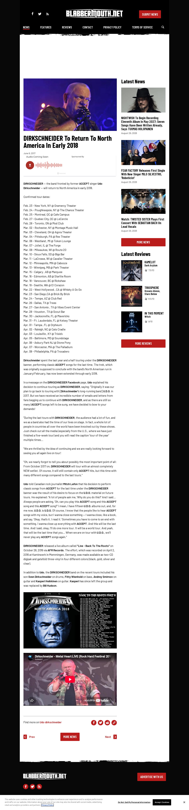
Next (108, 736)
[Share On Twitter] (100, 722)
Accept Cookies (162, 802)
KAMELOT (150, 262)
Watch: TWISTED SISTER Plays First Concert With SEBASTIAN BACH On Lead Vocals (142, 223)
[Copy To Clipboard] (114, 722)
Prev (32, 736)
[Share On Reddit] (107, 722)
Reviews (67, 27)
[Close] (184, 802)
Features (45, 27)
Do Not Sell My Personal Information (134, 802)
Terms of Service (142, 27)
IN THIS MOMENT (154, 313)
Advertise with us (151, 777)
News (26, 27)
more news (143, 242)
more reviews (143, 343)
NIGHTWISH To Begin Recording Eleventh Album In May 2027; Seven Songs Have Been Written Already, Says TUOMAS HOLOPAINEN (142, 123)
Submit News (150, 14)
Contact (88, 27)
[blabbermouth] (94, 17)
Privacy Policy (112, 27)
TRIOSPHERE (152, 288)
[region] (94, 802)
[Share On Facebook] (93, 722)
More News (70, 737)
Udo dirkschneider (51, 722)
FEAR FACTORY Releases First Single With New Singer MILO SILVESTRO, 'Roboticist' (143, 174)
